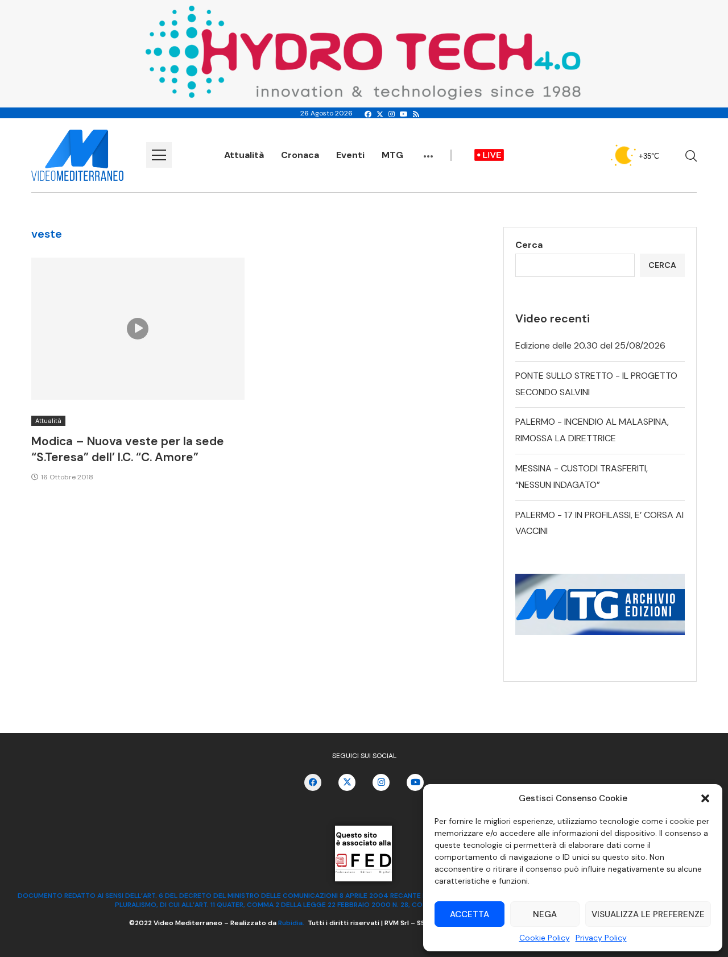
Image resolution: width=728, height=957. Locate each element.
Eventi (350, 155)
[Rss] (416, 114)
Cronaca (300, 155)
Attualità (244, 155)
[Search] (691, 156)
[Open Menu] (159, 155)
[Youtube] (403, 114)
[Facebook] (368, 114)
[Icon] (138, 329)
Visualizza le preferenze (648, 914)
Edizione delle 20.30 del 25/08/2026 (590, 345)
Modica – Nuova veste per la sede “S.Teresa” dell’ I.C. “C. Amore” (127, 449)
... (428, 151)
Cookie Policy (544, 938)
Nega (545, 914)
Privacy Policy (601, 938)
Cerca (529, 245)
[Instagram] (391, 114)
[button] (705, 798)
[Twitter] (380, 114)
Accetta (469, 914)
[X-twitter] (346, 782)
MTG (392, 155)
